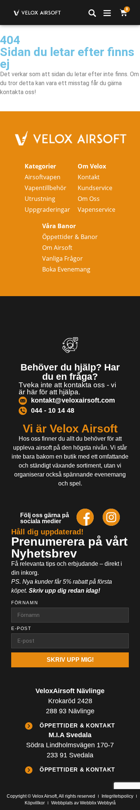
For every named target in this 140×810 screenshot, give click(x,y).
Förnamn (24, 602)
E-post (21, 628)
